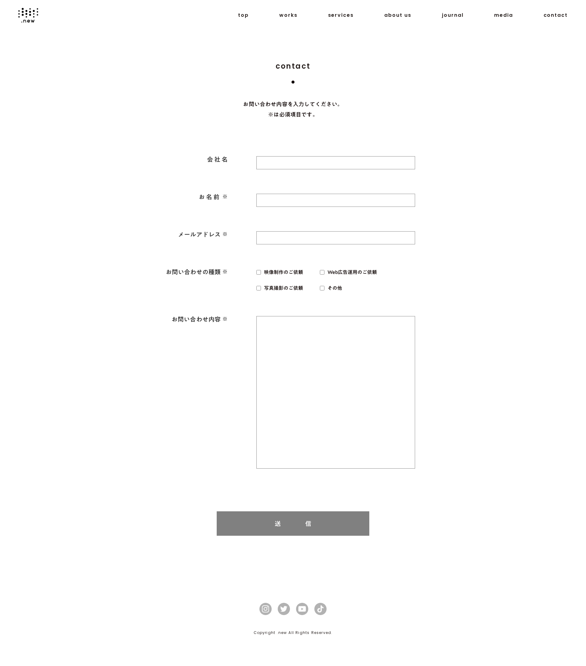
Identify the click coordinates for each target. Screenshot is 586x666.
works (288, 15)
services (341, 15)
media (503, 15)
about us (397, 15)
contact (556, 15)
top (243, 15)
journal (452, 15)
